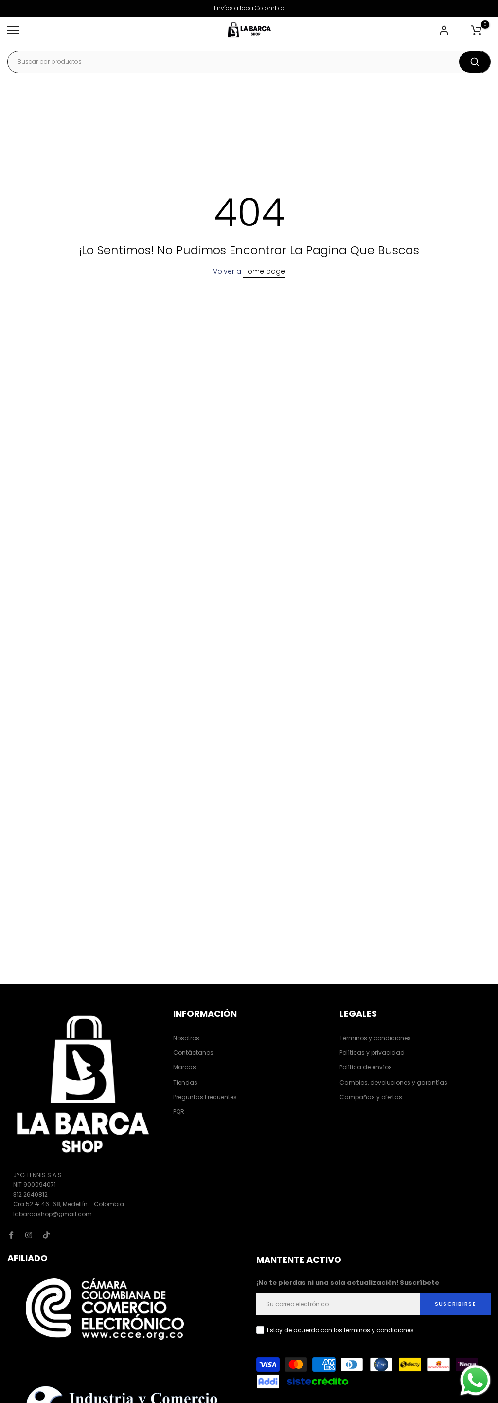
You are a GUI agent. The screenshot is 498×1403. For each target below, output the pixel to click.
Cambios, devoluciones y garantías (393, 1082)
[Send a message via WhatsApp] (475, 1380)
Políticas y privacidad (372, 1052)
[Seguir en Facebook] (11, 1235)
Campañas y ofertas (370, 1097)
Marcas (184, 1067)
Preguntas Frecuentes (205, 1097)
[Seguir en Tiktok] (46, 1235)
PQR (178, 1111)
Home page (264, 271)
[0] (476, 30)
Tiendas (185, 1082)
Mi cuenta (445, 30)
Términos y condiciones (375, 1038)
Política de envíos (365, 1067)
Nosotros (186, 1038)
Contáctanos (193, 1052)
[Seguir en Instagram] (29, 1235)
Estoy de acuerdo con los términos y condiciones (340, 1330)
